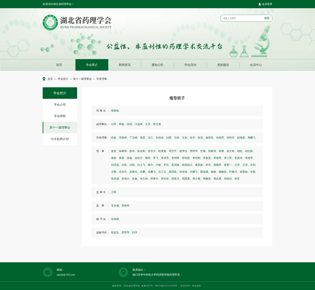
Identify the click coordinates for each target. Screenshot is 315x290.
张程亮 (221, 137)
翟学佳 (184, 151)
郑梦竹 (155, 178)
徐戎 (202, 137)
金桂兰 (140, 158)
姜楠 (131, 158)
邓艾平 (174, 151)
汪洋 (238, 164)
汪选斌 (140, 124)
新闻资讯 (125, 64)
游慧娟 (245, 171)
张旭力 (127, 178)
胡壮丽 (250, 151)
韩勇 (223, 151)
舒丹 (209, 164)
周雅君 (208, 178)
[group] (60, 104)
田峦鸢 (157, 124)
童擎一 (229, 164)
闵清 (131, 124)
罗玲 (167, 164)
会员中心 (256, 64)
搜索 (267, 18)
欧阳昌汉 (188, 164)
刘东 (125, 164)
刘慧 (170, 137)
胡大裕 (232, 151)
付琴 (115, 124)
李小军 (229, 158)
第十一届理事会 (82, 78)
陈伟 (133, 151)
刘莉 (133, 164)
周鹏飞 (251, 137)
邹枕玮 (229, 178)
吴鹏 (144, 171)
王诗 (246, 164)
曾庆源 (116, 178)
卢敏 (160, 164)
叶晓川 (234, 171)
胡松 (241, 151)
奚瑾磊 (174, 171)
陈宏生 (116, 232)
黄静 (115, 158)
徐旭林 (115, 219)
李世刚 (197, 158)
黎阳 (149, 158)
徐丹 (194, 137)
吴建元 (134, 171)
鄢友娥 (205, 171)
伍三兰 (163, 171)
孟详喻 (176, 164)
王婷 (178, 137)
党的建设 (223, 64)
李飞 (157, 158)
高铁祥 (125, 205)
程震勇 (163, 151)
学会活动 (190, 64)
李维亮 (218, 158)
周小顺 (197, 178)
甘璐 (204, 151)
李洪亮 (166, 158)
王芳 (149, 124)
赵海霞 (242, 137)
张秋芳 (232, 137)
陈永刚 (142, 151)
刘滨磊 (116, 164)
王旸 (115, 171)
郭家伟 (213, 151)
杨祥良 (211, 137)
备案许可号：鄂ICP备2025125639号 (159, 286)
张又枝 (145, 178)
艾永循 (116, 205)
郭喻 (123, 124)
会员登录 (267, 4)
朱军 (237, 178)
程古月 (153, 151)
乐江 (152, 137)
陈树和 (124, 151)
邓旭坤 (124, 137)
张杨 (136, 178)
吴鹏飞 (153, 171)
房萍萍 (195, 151)
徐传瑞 (184, 171)
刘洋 (134, 232)
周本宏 (166, 178)
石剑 (254, 164)
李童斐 (208, 158)
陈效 (115, 137)
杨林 (215, 171)
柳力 (152, 164)
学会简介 (92, 64)
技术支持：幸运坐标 (190, 286)
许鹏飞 (195, 171)
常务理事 (101, 78)
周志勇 (218, 178)
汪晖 (113, 192)
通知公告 (157, 64)
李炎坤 (239, 158)
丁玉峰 (134, 137)
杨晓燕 (224, 171)
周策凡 (176, 178)
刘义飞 (142, 164)
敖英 (115, 151)
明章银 (115, 110)
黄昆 (144, 137)
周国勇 (187, 178)
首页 (59, 64)
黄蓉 (123, 158)
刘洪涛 (161, 137)
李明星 (187, 158)
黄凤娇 (200, 164)
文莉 (186, 137)
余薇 (254, 171)
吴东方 (124, 171)
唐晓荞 (218, 164)
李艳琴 (250, 158)
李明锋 (176, 158)
